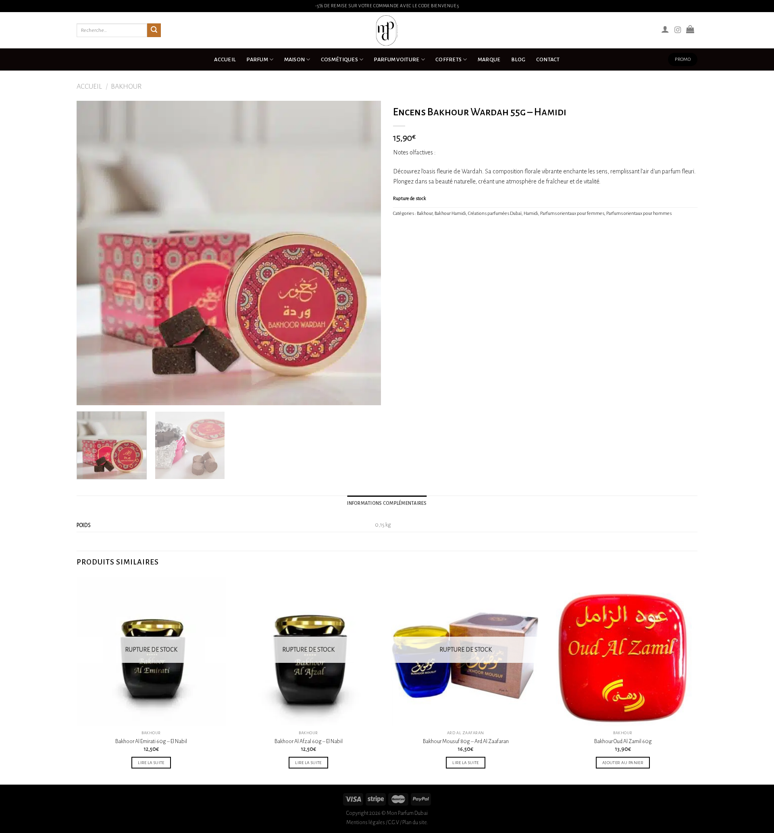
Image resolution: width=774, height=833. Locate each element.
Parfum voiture (396, 59)
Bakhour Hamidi (450, 213)
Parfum (257, 59)
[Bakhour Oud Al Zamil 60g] (622, 651)
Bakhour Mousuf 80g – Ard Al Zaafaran (466, 741)
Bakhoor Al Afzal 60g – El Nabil (309, 741)
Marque (489, 59)
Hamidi (531, 213)
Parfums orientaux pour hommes (639, 213)
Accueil (225, 59)
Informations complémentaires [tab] (387, 503)
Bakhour (126, 86)
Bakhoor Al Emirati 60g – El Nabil (151, 741)
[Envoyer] (154, 30)
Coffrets (448, 59)
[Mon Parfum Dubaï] (387, 30)
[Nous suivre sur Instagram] (677, 30)
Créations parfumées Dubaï (495, 213)
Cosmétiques (339, 59)
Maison (294, 59)
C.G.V (393, 822)
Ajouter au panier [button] (622, 762)
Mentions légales (365, 822)
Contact (548, 59)
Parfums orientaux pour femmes (572, 213)
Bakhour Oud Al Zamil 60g (623, 741)
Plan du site (414, 822)
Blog (518, 59)
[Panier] (690, 29)
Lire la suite (151, 762)
